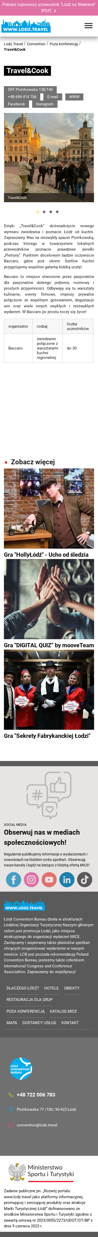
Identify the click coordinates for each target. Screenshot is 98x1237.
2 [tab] (44, 212)
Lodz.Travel (13, 44)
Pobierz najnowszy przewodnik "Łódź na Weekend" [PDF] (49, 7)
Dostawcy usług (39, 1022)
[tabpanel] (49, 157)
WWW (74, 96)
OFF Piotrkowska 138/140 (30, 89)
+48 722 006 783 (36, 1095)
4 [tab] (57, 212)
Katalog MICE (63, 1011)
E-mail (52, 96)
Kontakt (70, 1022)
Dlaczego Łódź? (23, 988)
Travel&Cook (14, 49)
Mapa (12, 1022)
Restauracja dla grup (30, 999)
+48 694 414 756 (22, 96)
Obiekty (71, 988)
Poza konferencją (64, 44)
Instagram (45, 104)
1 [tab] (37, 212)
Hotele (51, 988)
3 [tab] (50, 212)
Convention (36, 44)
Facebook (16, 104)
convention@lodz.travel (37, 1125)
